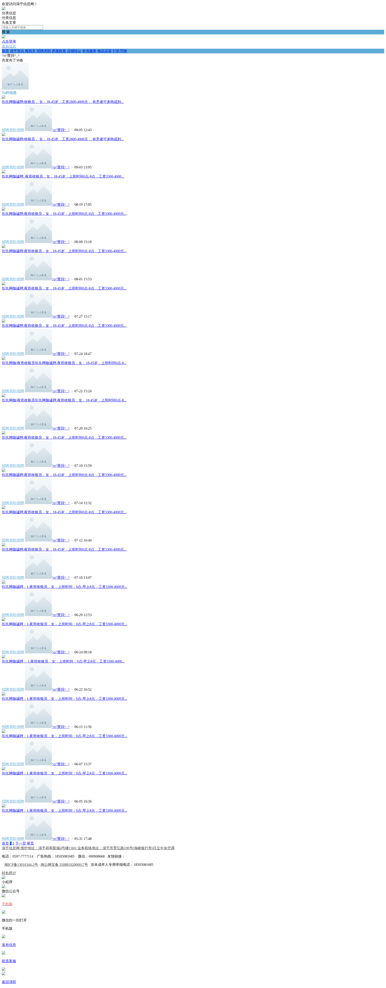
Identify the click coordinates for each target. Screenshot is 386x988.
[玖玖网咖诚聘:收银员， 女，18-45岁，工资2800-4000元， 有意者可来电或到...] (3, 97)
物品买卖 (104, 51)
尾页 (30, 843)
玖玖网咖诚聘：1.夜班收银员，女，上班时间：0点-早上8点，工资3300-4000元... (64, 587)
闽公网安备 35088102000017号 (64, 864)
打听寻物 (120, 51)
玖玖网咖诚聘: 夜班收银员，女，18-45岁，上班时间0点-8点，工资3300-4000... (63, 176)
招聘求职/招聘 (13, 130)
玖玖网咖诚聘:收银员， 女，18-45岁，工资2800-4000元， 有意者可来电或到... (63, 102)
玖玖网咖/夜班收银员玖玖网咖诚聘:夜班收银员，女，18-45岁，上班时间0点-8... (64, 363)
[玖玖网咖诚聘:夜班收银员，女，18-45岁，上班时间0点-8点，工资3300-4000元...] (3, 209)
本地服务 (89, 51)
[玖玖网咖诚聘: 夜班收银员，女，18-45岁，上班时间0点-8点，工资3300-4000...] (3, 172)
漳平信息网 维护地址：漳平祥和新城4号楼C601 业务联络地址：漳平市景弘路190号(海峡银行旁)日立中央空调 (88, 848)
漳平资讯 (17, 51)
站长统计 (9, 873)
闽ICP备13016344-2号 (21, 864)
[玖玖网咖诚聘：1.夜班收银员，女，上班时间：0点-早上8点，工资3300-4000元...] (3, 582)
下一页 (20, 843)
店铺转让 (74, 51)
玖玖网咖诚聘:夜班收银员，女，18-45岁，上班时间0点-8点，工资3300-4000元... (64, 214)
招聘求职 (44, 51)
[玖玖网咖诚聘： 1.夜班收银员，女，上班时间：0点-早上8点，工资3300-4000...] (3, 657)
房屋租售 (59, 51)
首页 (5, 51)
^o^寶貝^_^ (61, 130)
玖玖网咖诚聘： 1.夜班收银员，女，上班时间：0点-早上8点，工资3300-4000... (63, 661)
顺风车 (30, 51)
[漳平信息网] (3, 9)
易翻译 (130, 856)
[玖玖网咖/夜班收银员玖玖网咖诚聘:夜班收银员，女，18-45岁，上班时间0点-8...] (3, 359)
